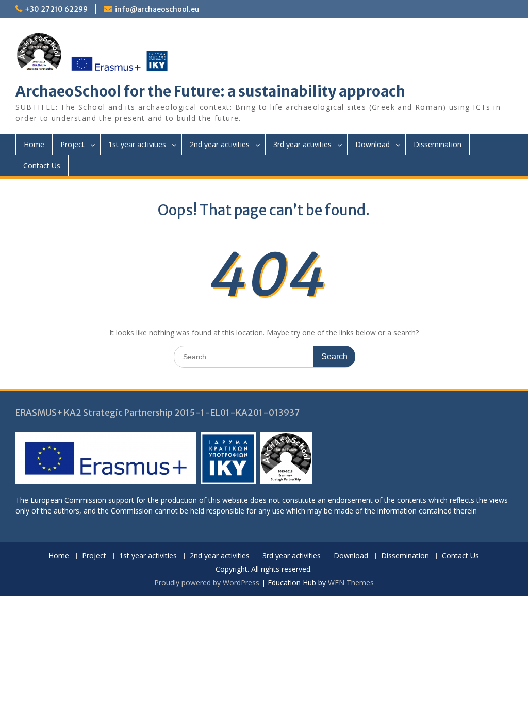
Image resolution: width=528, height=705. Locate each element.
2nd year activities (220, 144)
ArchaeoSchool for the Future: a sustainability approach (210, 91)
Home (34, 144)
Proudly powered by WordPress (206, 582)
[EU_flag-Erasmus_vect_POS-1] (107, 459)
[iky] (229, 459)
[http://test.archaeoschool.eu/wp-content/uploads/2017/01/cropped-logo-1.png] (286, 459)
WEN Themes (351, 582)
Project (72, 144)
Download (372, 144)
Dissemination (437, 144)
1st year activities (137, 144)
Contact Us (41, 165)
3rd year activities (302, 144)
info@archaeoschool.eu (157, 9)
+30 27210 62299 (56, 9)
